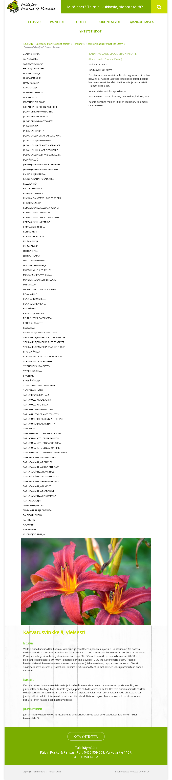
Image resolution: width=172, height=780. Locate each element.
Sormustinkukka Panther (37, 361)
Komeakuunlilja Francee (36, 212)
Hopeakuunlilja (31, 73)
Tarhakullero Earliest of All (39, 409)
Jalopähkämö (30, 159)
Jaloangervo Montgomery (38, 121)
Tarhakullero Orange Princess (41, 414)
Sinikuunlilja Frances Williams (40, 332)
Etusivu (34, 22)
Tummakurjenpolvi (33, 505)
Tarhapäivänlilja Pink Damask (39, 495)
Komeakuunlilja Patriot (36, 222)
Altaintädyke (30, 58)
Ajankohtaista (142, 22)
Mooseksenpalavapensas (37, 274)
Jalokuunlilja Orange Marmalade (41, 145)
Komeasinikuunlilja (34, 226)
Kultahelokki (30, 246)
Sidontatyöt (110, 22)
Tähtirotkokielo (32, 515)
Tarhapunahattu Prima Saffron (41, 438)
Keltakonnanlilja (32, 188)
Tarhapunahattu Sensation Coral (42, 442)
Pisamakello (30, 294)
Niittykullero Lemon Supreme (39, 289)
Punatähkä (29, 308)
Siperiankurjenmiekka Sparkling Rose (44, 346)
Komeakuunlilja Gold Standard (41, 217)
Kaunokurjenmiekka (34, 174)
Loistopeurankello (34, 260)
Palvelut (57, 22)
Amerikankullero (33, 63)
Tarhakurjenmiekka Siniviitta (39, 423)
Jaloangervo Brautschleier (38, 111)
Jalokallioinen (31, 126)
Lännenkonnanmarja (35, 265)
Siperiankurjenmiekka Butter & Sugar (44, 337)
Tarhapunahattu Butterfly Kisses (42, 433)
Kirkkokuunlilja (32, 202)
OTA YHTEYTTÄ (86, 736)
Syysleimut (29, 375)
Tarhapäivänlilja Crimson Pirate (41, 47)
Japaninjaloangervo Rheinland (40, 169)
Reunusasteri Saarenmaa (37, 318)
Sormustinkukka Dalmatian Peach (42, 356)
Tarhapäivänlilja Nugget (37, 486)
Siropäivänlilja (31, 351)
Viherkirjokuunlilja (34, 534)
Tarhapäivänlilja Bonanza (37, 462)
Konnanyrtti (30, 231)
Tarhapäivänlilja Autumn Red (39, 457)
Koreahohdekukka (33, 236)
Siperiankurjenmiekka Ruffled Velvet (43, 342)
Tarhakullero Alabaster (37, 399)
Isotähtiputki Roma (34, 102)
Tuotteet (82, 22)
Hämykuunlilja (31, 82)
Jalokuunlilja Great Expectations (42, 135)
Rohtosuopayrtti (33, 322)
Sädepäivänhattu (33, 390)
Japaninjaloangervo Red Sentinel (41, 164)
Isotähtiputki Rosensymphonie (40, 106)
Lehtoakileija (30, 250)
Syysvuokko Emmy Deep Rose (39, 385)
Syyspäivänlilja (31, 380)
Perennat (78, 43)
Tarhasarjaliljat (32, 500)
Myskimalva (29, 284)
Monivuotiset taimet (58, 43)
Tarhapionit (30, 428)
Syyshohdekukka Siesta (36, 366)
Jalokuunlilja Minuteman (37, 140)
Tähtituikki (29, 519)
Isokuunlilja (30, 87)
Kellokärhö (30, 183)
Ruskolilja (29, 327)
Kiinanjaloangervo (34, 193)
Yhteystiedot (91, 31)
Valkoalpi (28, 524)
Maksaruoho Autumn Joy (37, 270)
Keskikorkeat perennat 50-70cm (104, 43)
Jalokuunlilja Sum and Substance (42, 154)
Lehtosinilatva (31, 255)
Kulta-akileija (30, 241)
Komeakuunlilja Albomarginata (41, 207)
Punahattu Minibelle (34, 298)
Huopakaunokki (32, 78)
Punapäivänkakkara (34, 303)
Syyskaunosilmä (32, 371)
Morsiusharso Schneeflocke (39, 279)
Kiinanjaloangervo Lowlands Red (42, 198)
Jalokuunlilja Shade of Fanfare (40, 150)
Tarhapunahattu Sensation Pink (41, 447)
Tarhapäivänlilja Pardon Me (38, 491)
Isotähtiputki (30, 97)
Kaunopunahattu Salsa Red (38, 178)
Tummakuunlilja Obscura (37, 510)
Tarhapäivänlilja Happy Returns (41, 481)
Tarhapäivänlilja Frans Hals (38, 471)
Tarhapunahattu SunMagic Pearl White (45, 452)
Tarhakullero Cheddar (36, 404)
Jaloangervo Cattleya (35, 116)
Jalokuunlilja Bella (33, 130)
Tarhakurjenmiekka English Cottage (43, 418)
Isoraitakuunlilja (33, 92)
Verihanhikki (30, 529)
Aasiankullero (31, 54)
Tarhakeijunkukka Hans (36, 394)
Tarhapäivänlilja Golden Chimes (41, 476)
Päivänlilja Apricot (33, 313)
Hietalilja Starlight (34, 68)
